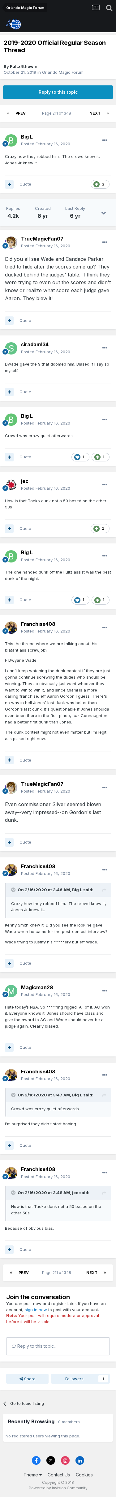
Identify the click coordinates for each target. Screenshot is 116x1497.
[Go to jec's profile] (11, 485)
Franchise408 (38, 624)
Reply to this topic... (36, 1346)
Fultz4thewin (23, 66)
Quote (25, 184)
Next (95, 113)
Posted (45, 143)
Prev (20, 113)
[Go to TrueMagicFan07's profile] (11, 242)
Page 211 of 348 (57, 113)
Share (29, 1378)
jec (24, 481)
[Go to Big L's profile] (11, 140)
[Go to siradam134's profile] (11, 348)
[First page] (8, 113)
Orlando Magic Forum (63, 72)
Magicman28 (37, 987)
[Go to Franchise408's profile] (11, 627)
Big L (27, 137)
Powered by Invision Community (58, 1488)
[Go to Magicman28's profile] (11, 991)
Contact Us (59, 1474)
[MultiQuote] (9, 184)
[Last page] (108, 113)
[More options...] (105, 140)
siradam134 (35, 344)
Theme (31, 1474)
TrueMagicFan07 (42, 239)
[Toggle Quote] (14, 889)
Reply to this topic (58, 92)
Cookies (84, 1474)
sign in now (36, 1309)
